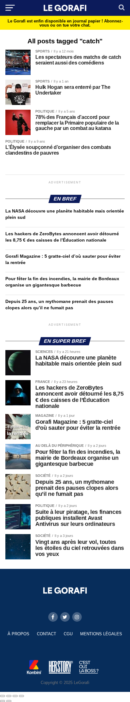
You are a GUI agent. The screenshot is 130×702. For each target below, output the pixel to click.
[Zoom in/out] (21, 696)
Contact (46, 633)
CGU (68, 633)
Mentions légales (101, 633)
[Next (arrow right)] (8, 701)
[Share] (8, 696)
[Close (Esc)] (2, 696)
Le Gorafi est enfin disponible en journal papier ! (65, 23)
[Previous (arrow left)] (2, 701)
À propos (18, 633)
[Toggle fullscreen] (15, 696)
